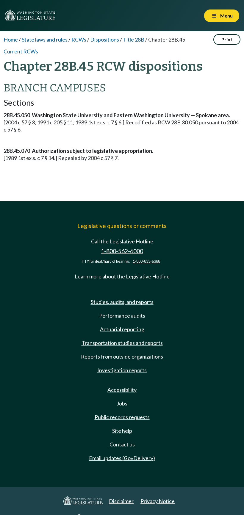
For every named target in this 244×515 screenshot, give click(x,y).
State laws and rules (45, 39)
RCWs (78, 39)
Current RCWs (21, 51)
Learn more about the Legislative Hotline (122, 276)
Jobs (122, 403)
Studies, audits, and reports (122, 302)
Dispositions (104, 39)
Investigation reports (122, 370)
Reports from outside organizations (122, 356)
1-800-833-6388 (146, 261)
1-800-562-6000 (122, 251)
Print (226, 39)
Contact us (122, 444)
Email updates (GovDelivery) (122, 458)
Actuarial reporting (122, 329)
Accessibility (122, 389)
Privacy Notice (157, 501)
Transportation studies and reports (122, 343)
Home (11, 39)
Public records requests (122, 417)
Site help (122, 430)
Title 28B (133, 39)
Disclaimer (121, 501)
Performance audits (122, 315)
